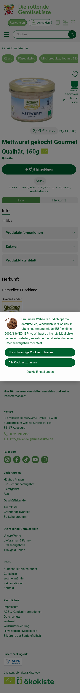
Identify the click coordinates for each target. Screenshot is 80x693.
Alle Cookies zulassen (23, 362)
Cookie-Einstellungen (40, 372)
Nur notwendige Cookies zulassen (31, 352)
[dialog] (40, 346)
